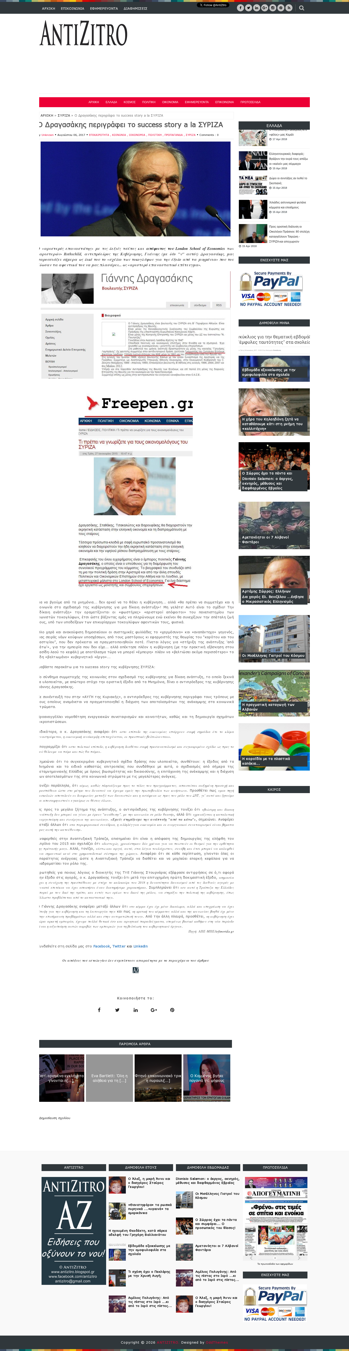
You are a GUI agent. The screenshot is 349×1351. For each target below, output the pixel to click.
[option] (274, 148)
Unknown (48, 134)
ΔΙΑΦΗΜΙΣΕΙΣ (135, 8)
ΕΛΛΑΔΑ (111, 102)
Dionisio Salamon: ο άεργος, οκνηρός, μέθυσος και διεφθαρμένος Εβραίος (267, 483)
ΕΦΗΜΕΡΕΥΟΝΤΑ (104, 8)
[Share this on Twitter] (117, 1010)
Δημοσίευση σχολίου (54, 1118)
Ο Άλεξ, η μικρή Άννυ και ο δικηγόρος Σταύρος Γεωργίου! (149, 1183)
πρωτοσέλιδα (268, 1264)
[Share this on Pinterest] (172, 1010)
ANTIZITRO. (169, 1342)
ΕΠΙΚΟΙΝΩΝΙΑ (72, 8)
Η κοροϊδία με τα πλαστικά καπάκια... (266, 761)
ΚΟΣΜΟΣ (130, 102)
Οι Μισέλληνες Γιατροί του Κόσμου (273, 655)
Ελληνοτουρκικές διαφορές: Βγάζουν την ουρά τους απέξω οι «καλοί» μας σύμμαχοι (288, 146)
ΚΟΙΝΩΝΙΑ (119, 134)
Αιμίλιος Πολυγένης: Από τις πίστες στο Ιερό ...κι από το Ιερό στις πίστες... (150, 1302)
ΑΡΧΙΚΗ (48, 8)
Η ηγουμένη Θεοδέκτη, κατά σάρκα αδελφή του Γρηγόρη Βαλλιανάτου (138, 1232)
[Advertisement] (224, 54)
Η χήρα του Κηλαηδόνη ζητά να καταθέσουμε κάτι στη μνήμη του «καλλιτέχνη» (272, 424)
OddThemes (217, 1342)
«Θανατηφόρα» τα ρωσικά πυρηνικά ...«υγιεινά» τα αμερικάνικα (150, 1209)
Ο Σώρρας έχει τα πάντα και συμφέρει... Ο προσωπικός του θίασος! (216, 1224)
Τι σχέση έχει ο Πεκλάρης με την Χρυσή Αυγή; (149, 1273)
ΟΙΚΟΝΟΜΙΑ (170, 102)
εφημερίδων (286, 1264)
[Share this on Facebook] (99, 1010)
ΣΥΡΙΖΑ (64, 115)
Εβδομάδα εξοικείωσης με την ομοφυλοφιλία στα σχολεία (269, 372)
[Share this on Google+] (154, 1010)
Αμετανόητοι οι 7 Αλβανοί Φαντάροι (265, 539)
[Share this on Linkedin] (135, 1010)
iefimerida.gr (225, 931)
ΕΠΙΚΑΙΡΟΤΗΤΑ (99, 134)
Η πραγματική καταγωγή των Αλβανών (268, 707)
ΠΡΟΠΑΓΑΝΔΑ (174, 134)
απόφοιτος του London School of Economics (185, 248)
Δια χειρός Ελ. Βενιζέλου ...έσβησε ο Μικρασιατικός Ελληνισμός (273, 599)
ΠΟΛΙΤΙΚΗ (149, 102)
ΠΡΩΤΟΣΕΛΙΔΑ (250, 102)
